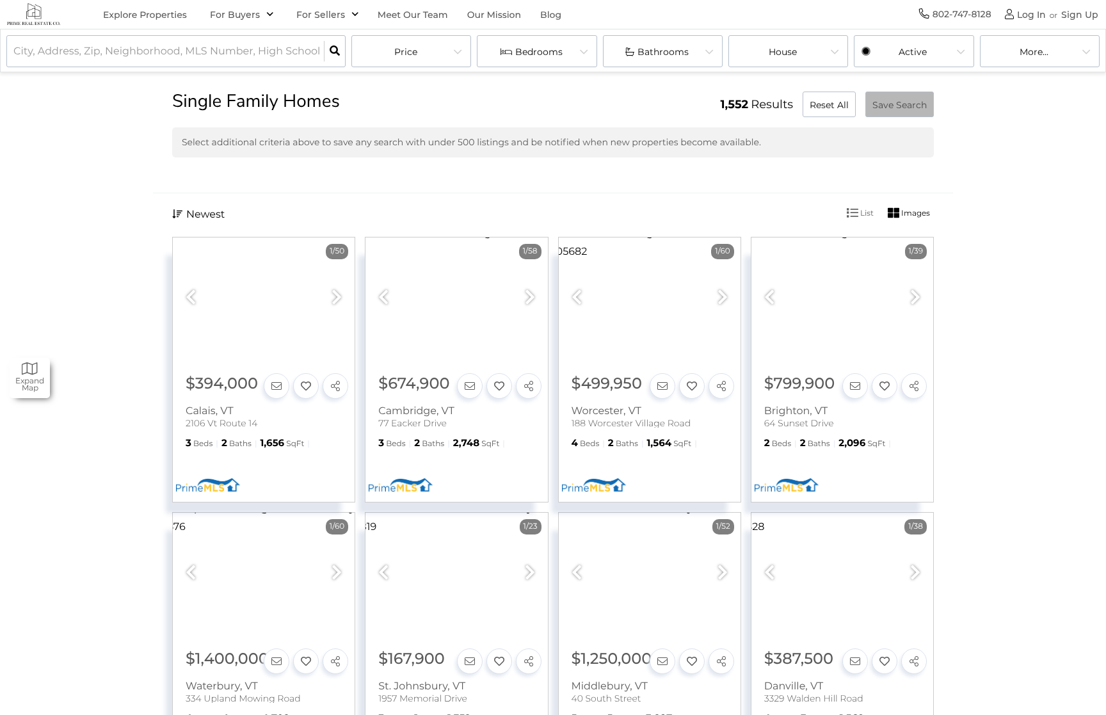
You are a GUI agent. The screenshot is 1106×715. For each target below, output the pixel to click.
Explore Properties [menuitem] (145, 14)
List (866, 213)
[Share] (335, 386)
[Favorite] (306, 386)
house (783, 52)
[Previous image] (191, 298)
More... (1034, 52)
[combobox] (14, 51)
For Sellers (320, 14)
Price (405, 52)
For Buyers (235, 14)
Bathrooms (663, 52)
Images (914, 213)
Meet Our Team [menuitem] (413, 14)
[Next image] (337, 298)
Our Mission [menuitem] (494, 14)
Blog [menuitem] (550, 14)
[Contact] (276, 386)
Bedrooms (539, 52)
